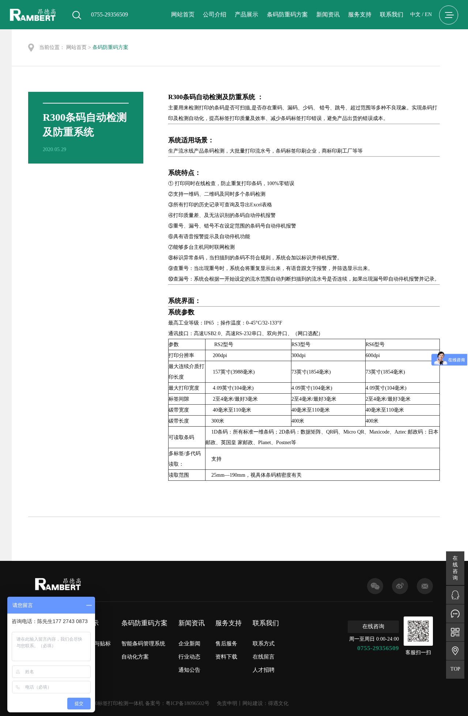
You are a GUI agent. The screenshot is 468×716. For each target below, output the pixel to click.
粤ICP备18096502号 (188, 703)
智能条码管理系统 (143, 643)
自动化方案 (135, 657)
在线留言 (264, 657)
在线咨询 (373, 626)
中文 (415, 14)
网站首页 (183, 14)
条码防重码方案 (287, 14)
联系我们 (391, 14)
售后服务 (226, 643)
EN (428, 14)
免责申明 (227, 703)
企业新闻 (189, 643)
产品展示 (246, 14)
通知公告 (189, 670)
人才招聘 (264, 670)
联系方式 (264, 643)
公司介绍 (214, 14)
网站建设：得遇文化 (265, 703)
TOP (455, 669)
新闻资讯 (328, 14)
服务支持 (359, 14)
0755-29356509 (378, 648)
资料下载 (226, 657)
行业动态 (189, 657)
